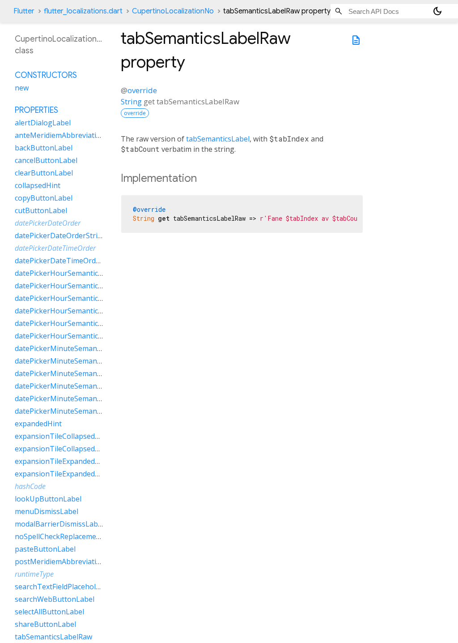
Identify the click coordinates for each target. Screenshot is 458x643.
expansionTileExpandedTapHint (69, 474)
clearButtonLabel (44, 173)
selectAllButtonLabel (49, 612)
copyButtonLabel (43, 198)
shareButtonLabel (45, 624)
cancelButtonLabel (46, 160)
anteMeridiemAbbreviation (60, 135)
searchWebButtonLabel (54, 599)
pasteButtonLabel (45, 549)
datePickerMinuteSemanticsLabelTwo (78, 398)
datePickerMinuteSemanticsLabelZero (79, 411)
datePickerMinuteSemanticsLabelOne (77, 373)
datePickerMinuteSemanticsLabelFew (77, 348)
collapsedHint (37, 185)
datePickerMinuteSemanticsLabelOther (80, 386)
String (131, 101)
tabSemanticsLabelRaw (53, 637)
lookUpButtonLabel (48, 499)
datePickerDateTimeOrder (55, 248)
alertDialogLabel (43, 123)
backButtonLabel (43, 148)
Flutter (23, 11)
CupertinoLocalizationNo (173, 11)
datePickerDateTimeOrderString (69, 261)
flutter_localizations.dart (83, 11)
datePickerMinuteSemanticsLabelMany (80, 361)
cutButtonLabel (41, 210)
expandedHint (38, 424)
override (142, 90)
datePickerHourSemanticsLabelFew (74, 273)
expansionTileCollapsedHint (62, 436)
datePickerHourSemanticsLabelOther (77, 311)
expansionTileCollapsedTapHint (69, 449)
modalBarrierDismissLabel (59, 524)
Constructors (46, 75)
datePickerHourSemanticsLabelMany (77, 286)
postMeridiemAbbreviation (60, 561)
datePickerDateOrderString (60, 235)
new (22, 88)
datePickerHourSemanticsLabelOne (74, 298)
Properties (36, 110)
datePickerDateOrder (48, 223)
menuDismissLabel (46, 511)
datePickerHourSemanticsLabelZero (75, 336)
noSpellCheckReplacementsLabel (70, 536)
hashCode (30, 486)
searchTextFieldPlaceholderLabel (70, 587)
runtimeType (34, 574)
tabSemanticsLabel (218, 139)
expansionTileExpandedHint (62, 461)
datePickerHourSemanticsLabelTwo (75, 323)
